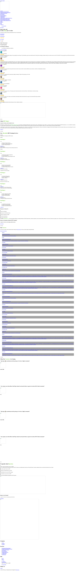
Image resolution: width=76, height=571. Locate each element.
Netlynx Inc (17, 569)
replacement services (6, 218)
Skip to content (2, 0)
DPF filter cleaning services (14, 124)
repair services (19, 229)
